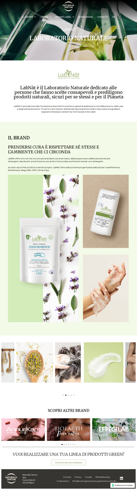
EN (113, 17)
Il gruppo (27, 17)
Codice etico (63, 481)
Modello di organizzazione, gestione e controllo (94, 481)
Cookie (88, 477)
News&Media (85, 17)
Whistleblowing (102, 477)
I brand (44, 17)
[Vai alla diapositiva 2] (65, 395)
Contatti (102, 17)
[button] (62, 444)
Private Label (63, 17)
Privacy (78, 477)
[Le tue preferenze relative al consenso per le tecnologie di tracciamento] (122, 485)
